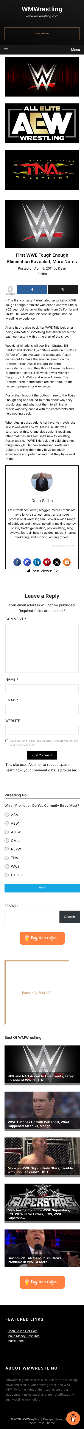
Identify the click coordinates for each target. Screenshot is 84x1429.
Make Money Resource (24, 1336)
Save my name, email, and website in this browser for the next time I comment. (44, 743)
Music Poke (16, 1341)
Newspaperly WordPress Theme (51, 1421)
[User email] (67, 562)
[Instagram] (27, 562)
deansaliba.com (63, 546)
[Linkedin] (37, 562)
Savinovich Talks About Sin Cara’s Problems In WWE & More (34, 1260)
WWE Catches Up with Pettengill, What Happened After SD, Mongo (38, 1124)
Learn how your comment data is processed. (41, 770)
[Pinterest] (47, 562)
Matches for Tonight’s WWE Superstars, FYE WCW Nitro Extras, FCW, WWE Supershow (39, 1214)
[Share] (32, 289)
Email (12, 700)
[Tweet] (63, 289)
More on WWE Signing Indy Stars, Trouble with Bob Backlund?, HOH (40, 1170)
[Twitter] (57, 562)
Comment (15, 619)
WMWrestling (42, 9)
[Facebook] (17, 562)
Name (11, 679)
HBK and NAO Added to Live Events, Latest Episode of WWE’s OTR (41, 1078)
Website (12, 721)
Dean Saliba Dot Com (22, 1331)
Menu (75, 49)
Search (11, 906)
